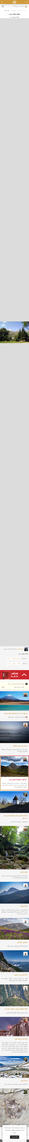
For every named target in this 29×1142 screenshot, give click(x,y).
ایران (24, 10)
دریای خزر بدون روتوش (20, 746)
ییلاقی (14, 663)
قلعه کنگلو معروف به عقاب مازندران (16, 1009)
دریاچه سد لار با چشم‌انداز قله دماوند (15, 713)
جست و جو (3, 6)
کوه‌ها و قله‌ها (6, 10)
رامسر (8, 663)
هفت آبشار (23, 872)
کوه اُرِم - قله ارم (22, 942)
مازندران (8, 658)
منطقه (19, 663)
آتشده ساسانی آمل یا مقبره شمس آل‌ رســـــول (15, 816)
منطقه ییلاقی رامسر (14, 14)
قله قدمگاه (24, 906)
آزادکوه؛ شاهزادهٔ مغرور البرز (18, 779)
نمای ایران (20, 10)
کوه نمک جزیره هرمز (21, 1039)
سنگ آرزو (24, 1080)
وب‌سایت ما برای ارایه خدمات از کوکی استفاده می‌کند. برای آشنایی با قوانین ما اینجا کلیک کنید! (14, 1130)
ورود (2, 2)
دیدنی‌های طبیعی (14, 10)
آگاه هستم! (14, 1137)
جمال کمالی (20, 649)
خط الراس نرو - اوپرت (20, 974)
